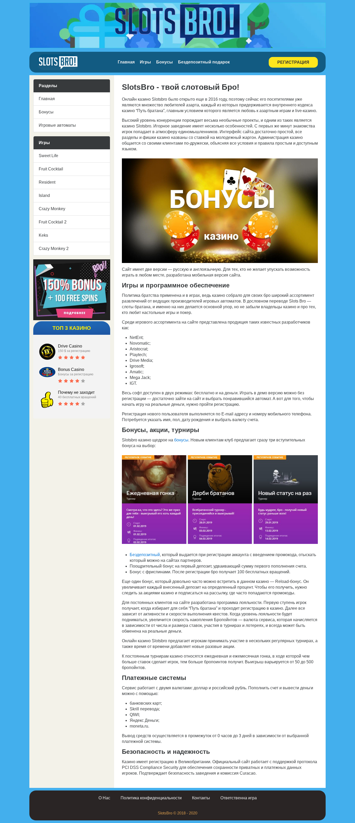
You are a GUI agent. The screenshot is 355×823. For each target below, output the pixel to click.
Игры (145, 62)
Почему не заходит (76, 392)
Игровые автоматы (57, 125)
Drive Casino (70, 346)
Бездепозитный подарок (204, 62)
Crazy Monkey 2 (54, 248)
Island (44, 195)
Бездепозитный (145, 554)
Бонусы (164, 62)
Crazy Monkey (52, 209)
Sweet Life (48, 155)
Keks (43, 235)
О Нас (104, 798)
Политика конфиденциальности (151, 798)
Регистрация (293, 62)
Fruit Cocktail (51, 169)
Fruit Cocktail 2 (53, 222)
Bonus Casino (71, 369)
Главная (126, 62)
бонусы (181, 440)
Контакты (201, 798)
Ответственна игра (238, 798)
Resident (47, 182)
